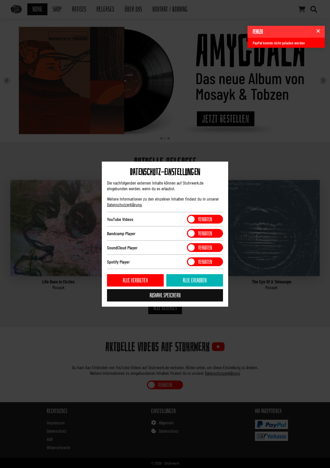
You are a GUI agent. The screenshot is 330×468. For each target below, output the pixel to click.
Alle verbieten (135, 280)
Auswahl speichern (165, 295)
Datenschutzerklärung (124, 204)
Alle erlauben (195, 280)
